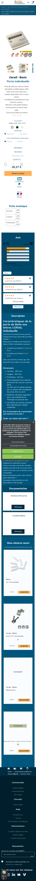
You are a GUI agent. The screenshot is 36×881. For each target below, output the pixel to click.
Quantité (16, 159)
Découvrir (24, 700)
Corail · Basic (16, 115)
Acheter (24, 592)
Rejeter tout (18, 451)
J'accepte (18, 457)
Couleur (18, 121)
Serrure (18, 131)
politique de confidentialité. (14, 864)
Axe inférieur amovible (18, 138)
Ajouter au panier (18, 173)
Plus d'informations (18, 442)
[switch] (4, 878)
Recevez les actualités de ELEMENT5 (12, 851)
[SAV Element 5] (19, 2)
